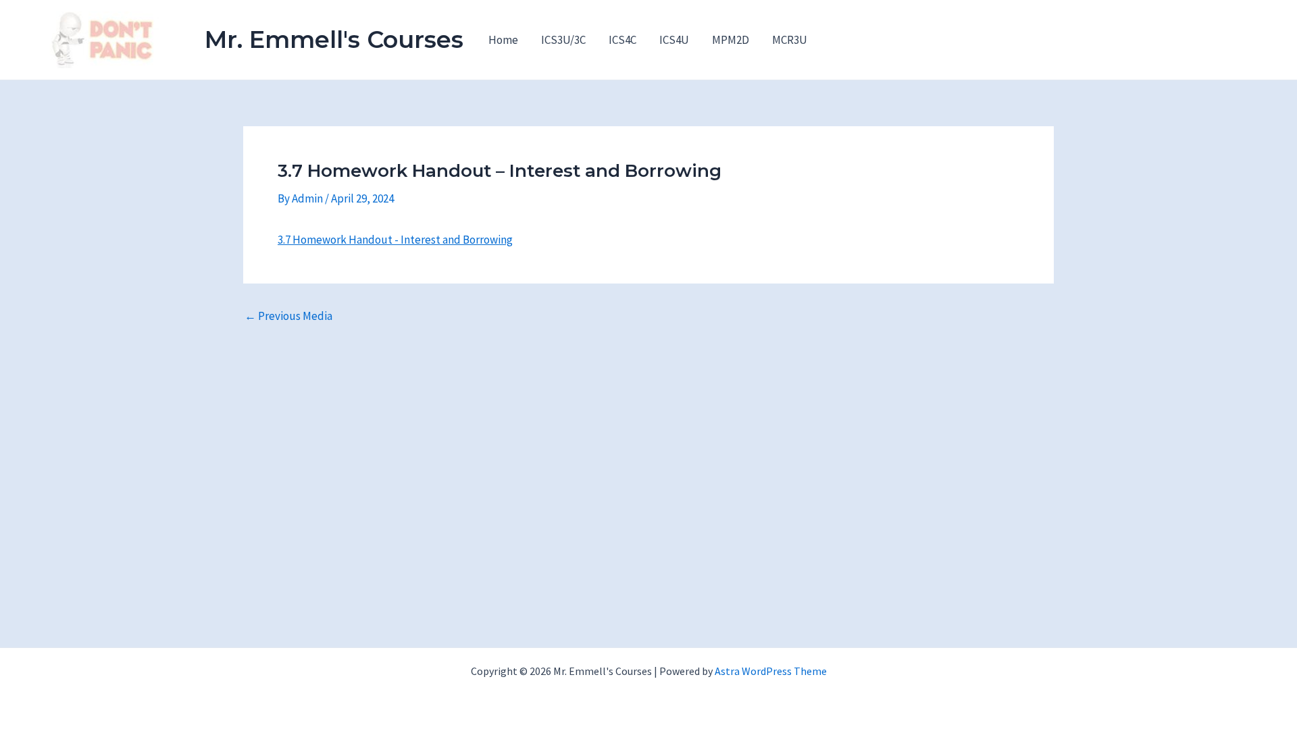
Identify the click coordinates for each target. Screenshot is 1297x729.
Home (503, 39)
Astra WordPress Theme (771, 671)
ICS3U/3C (563, 39)
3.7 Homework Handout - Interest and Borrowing (395, 239)
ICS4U (674, 39)
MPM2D (730, 39)
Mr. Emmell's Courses (334, 39)
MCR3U (789, 39)
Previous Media (288, 316)
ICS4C (622, 39)
